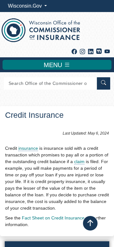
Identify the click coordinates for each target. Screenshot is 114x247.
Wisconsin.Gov (25, 6)
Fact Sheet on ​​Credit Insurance (53, 217)
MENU (54, 64)
